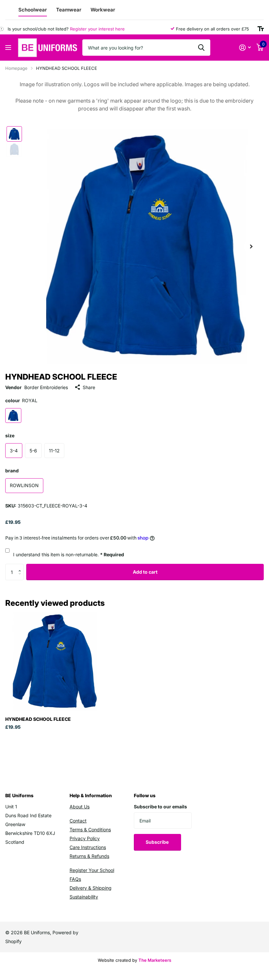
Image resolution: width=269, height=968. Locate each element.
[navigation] (14, 134)
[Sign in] (245, 47)
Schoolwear (32, 10)
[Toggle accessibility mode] (261, 29)
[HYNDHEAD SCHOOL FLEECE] (55, 661)
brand (12, 470)
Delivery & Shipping (91, 888)
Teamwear (68, 10)
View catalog (9, 47)
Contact (78, 820)
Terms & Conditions (90, 829)
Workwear (103, 10)
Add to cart (145, 572)
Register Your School (92, 870)
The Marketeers (154, 960)
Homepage (16, 68)
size (9, 435)
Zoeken (201, 47)
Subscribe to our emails (160, 806)
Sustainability (84, 896)
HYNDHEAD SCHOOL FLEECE (38, 719)
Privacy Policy (85, 838)
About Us (80, 806)
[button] (21, 566)
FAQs (75, 879)
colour (21, 400)
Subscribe (158, 842)
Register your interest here (89, 28)
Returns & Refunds (89, 856)
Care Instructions (88, 847)
